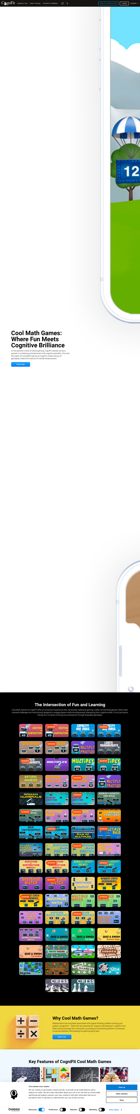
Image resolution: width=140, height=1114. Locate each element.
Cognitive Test (22, 3)
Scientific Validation (50, 3)
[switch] (63, 1109)
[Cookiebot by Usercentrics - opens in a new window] (14, 1109)
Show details (114, 1110)
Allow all (121, 1087)
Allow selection (122, 1094)
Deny (122, 1100)
